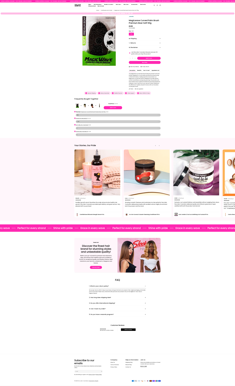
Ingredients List (155, 70)
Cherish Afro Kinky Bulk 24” (82, 118)
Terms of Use (92, 374)
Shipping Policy (129, 362)
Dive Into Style (96, 267)
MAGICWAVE (131, 17)
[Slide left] (155, 145)
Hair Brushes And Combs (106, 10)
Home (97, 10)
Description (132, 70)
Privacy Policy (113, 367)
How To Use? (146, 70)
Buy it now (144, 62)
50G (131, 34)
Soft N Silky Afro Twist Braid (82, 125)
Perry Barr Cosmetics (83, 381)
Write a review (128, 329)
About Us (112, 362)
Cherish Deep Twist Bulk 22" (82, 131)
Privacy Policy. (99, 374)
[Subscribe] (101, 371)
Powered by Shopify (93, 381)
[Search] (154, 5)
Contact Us (128, 367)
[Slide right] (159, 145)
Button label (143, 366)
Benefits (139, 70)
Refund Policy (128, 364)
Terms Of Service (114, 364)
